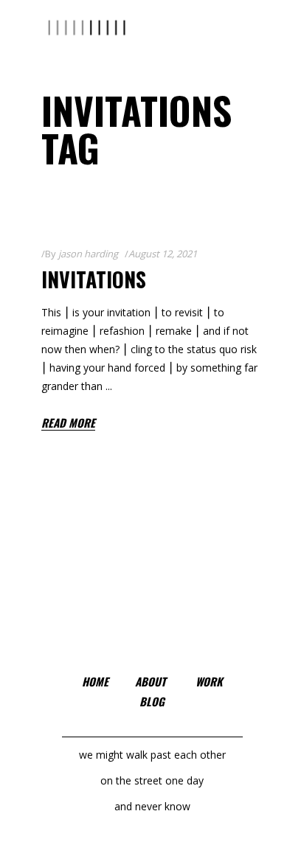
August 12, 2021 (162, 253)
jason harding (88, 253)
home (95, 681)
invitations (93, 279)
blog (152, 701)
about (150, 681)
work (209, 681)
